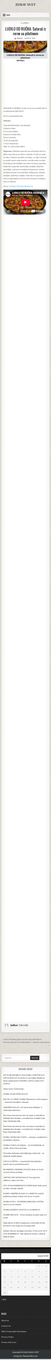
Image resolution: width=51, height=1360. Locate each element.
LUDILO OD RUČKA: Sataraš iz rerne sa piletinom (25, 31)
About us (5, 1320)
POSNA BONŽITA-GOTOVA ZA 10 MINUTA (21, 1210)
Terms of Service (8, 1342)
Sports (26, 23)
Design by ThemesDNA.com (25, 1356)
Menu (8, 15)
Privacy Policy (7, 1337)
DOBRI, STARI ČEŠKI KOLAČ (15, 1094)
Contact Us (6, 1326)
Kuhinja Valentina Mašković (21, 186)
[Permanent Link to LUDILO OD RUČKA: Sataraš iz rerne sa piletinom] (25, 52)
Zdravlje (19, 38)
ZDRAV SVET (25, 4)
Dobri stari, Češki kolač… (14, 1089)
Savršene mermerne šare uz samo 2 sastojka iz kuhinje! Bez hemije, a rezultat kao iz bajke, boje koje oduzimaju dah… (24, 1118)
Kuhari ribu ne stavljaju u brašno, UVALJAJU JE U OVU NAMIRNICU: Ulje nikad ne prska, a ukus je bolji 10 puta (25, 1234)
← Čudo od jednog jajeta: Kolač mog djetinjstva (21, 1039)
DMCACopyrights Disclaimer (14, 1331)
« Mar (3, 1299)
